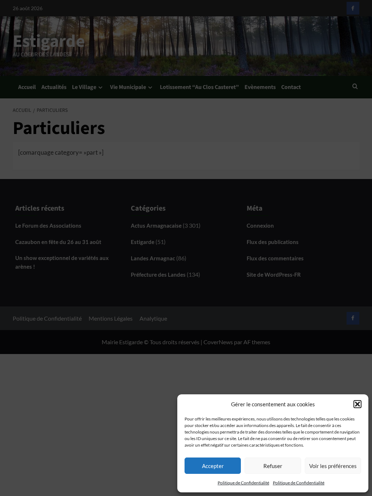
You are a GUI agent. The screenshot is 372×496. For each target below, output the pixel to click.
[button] (357, 404)
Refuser (272, 466)
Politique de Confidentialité (243, 482)
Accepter (213, 466)
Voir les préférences (333, 466)
